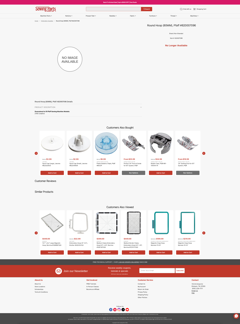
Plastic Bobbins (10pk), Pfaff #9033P (106, 165)
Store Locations (40, 286)
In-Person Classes (92, 286)
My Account (142, 286)
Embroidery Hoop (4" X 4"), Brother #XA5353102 (78, 244)
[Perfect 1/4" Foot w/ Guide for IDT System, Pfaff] (133, 153)
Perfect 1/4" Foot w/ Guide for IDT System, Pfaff (132, 165)
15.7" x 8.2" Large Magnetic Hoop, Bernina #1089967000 (51, 244)
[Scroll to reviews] (176, 29)
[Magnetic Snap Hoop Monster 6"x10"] (160, 232)
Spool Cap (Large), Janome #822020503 (51, 165)
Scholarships (39, 289)
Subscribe (180, 270)
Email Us (195, 291)
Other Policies (142, 297)
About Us (38, 284)
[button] (199, 9)
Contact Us (141, 284)
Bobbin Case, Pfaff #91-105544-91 (158, 165)
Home (36, 21)
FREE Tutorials (91, 284)
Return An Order (143, 289)
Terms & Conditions (41, 292)
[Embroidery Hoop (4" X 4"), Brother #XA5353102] (79, 232)
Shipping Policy (143, 295)
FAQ (193, 293)
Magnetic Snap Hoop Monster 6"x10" (158, 244)
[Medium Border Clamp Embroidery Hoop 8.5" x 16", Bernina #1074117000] (133, 232)
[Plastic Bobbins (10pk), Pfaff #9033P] (106, 153)
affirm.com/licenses (135, 319)
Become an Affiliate (92, 289)
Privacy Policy (142, 292)
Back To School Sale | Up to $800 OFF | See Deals (120, 2)
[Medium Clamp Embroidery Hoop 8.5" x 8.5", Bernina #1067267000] (106, 232)
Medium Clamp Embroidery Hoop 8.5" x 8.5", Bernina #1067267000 (106, 245)
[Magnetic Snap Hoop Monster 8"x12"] (187, 232)
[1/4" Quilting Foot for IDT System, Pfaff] (187, 153)
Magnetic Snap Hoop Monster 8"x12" (185, 244)
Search (147, 9)
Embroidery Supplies (47, 21)
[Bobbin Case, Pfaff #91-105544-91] (160, 153)
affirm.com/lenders (130, 317)
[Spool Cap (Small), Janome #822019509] (79, 153)
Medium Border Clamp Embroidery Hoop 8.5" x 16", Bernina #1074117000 (133, 245)
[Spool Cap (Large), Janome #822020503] (52, 153)
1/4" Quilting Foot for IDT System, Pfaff (186, 165)
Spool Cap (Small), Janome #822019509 (78, 165)
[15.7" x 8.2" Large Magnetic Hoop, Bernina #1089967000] (52, 232)
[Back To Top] (237, 321)
